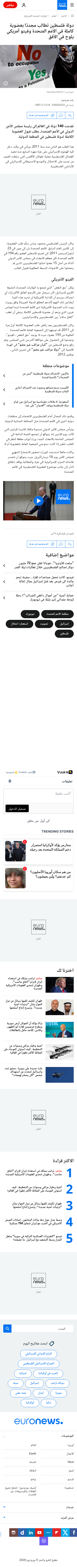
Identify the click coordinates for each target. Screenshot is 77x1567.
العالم (54, 16)
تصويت (44, 623)
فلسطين (64, 633)
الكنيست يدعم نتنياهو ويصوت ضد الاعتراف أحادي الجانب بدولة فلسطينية (42, 389)
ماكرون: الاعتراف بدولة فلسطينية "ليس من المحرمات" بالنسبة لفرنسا (46, 375)
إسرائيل (64, 623)
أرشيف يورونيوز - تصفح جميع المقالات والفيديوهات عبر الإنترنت (20, 1491)
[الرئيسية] (72, 16)
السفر (71, 1470)
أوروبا (71, 1445)
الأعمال (70, 1453)
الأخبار (64, 16)
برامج (33, 1479)
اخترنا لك (65, 971)
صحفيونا (69, 1487)
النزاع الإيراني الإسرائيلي (38, 1353)
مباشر (10, 5)
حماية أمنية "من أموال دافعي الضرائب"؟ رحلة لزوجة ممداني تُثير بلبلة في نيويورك (45, 598)
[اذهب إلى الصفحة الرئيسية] (62, 5)
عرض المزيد (67, 1518)
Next (71, 1462)
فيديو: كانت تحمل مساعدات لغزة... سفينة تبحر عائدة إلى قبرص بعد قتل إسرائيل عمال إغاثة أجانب (45, 582)
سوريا (58, 1393)
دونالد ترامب (57, 1383)
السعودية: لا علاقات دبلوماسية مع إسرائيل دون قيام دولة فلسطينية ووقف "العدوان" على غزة (41, 404)
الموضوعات (67, 1435)
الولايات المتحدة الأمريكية (35, 16)
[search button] (7, 1328)
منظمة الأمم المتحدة (57, 613)
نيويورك (30, 613)
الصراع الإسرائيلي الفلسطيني (38, 1363)
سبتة (15, 1383)
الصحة (32, 1462)
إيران (41, 1393)
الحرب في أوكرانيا (48, 1373)
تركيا (48, 1402)
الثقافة (32, 1470)
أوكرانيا (30, 1402)
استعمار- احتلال (19, 623)
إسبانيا (22, 1373)
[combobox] (38, 1328)
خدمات (70, 1507)
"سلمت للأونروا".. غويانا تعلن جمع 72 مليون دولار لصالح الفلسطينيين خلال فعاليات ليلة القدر (44, 565)
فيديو (71, 1479)
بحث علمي (20, 1393)
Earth (32, 1453)
